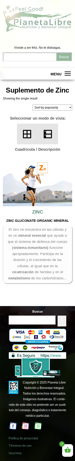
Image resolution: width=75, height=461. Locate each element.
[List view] (48, 134)
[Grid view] (27, 134)
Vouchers (15, 453)
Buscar (37, 311)
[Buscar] (62, 321)
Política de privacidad (23, 438)
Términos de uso (20, 445)
